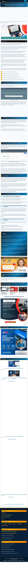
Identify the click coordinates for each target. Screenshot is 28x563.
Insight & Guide (5, 280)
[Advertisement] (14, 13)
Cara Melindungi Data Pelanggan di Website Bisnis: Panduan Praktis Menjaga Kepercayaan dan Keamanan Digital (14, 378)
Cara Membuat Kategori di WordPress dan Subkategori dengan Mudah (14, 368)
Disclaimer (2, 518)
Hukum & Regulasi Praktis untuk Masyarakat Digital (8, 533)
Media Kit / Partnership (5, 525)
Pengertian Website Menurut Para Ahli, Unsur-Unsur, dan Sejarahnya (14, 436)
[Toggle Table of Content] (25, 41)
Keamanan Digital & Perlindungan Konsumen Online (9, 531)
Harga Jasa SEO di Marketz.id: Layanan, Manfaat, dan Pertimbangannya (14, 504)
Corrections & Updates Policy (5, 516)
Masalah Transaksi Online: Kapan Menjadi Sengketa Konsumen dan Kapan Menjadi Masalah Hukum (14, 494)
